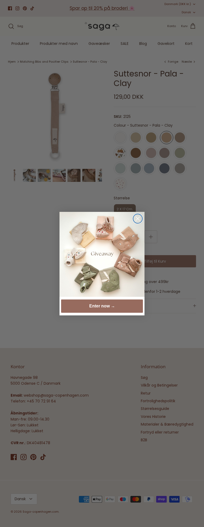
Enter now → (102, 306)
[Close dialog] (137, 218)
